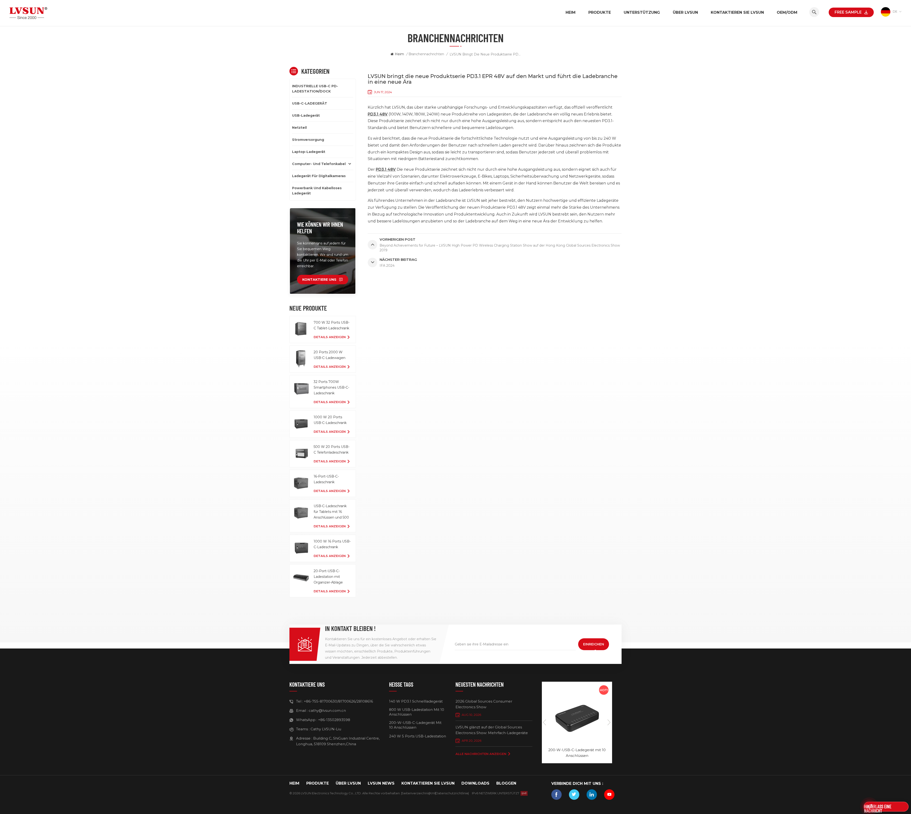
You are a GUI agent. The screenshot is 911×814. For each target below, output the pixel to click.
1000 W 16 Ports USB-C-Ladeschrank (332, 544)
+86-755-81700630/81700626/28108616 (338, 701)
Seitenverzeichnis (415, 793)
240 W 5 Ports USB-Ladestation (417, 736)
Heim (571, 12)
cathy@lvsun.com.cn (327, 710)
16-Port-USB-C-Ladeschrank (326, 479)
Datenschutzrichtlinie (452, 793)
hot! (604, 690)
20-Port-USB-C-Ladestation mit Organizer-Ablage (328, 576)
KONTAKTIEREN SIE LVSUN (737, 12)
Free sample (848, 12)
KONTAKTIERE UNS (319, 279)
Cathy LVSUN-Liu (326, 729)
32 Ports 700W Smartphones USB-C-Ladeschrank (331, 387)
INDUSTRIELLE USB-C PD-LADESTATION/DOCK (315, 88)
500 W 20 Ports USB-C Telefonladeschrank (331, 450)
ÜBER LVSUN (685, 12)
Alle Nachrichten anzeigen (481, 754)
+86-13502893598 (334, 719)
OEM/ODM (787, 12)
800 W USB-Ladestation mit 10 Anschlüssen (416, 712)
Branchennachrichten (426, 54)
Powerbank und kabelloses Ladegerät (317, 190)
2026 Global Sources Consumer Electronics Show (484, 704)
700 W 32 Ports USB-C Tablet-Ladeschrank (331, 325)
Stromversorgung (308, 140)
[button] (609, 722)
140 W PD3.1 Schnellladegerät (416, 701)
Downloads (475, 783)
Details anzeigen (330, 337)
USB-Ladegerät (306, 115)
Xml (432, 793)
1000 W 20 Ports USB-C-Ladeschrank (330, 420)
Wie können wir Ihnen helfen (320, 228)
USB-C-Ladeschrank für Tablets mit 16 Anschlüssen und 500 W (331, 512)
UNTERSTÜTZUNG (642, 12)
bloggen (506, 783)
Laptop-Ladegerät (308, 152)
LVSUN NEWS (381, 783)
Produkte (599, 12)
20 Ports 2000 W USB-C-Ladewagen (329, 355)
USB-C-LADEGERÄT (309, 103)
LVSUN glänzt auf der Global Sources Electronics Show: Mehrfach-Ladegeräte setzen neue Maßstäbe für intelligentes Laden (492, 730)
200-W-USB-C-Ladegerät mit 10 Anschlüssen (415, 725)
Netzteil (299, 127)
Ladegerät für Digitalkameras (319, 176)
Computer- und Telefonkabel (319, 164)
